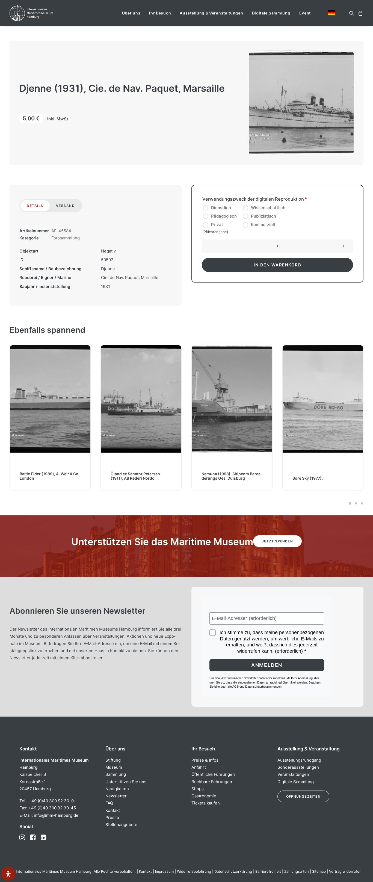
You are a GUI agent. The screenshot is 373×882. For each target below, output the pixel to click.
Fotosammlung (65, 237)
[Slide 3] (361, 503)
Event (305, 13)
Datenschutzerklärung (233, 871)
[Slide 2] (356, 503)
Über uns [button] (131, 13)
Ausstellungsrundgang (299, 760)
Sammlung (115, 774)
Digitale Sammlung (271, 13)
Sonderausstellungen (298, 767)
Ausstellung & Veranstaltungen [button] (211, 13)
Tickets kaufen (205, 803)
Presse (112, 817)
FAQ (109, 803)
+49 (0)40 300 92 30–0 (51, 800)
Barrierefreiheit (268, 871)
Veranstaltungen (293, 774)
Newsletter (116, 795)
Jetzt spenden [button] (277, 541)
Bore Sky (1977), (217, 478)
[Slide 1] (350, 503)
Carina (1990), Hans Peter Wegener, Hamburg (322, 475)
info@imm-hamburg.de (56, 815)
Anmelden (266, 665)
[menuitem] (131, 13)
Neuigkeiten (117, 788)
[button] (331, 13)
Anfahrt (198, 767)
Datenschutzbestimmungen (263, 686)
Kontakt (112, 810)
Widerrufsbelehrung (194, 871)
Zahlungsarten (296, 871)
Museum (113, 767)
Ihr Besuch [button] (160, 13)
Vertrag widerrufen (345, 871)
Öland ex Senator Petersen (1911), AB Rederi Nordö (44, 475)
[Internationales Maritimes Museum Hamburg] (42, 13)
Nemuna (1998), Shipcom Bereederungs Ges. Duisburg (141, 475)
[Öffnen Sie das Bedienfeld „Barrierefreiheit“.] (8, 874)
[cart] (359, 13)
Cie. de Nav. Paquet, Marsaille (129, 277)
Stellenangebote (121, 824)
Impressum (164, 871)
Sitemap (319, 871)
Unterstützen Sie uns (125, 781)
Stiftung (113, 760)
